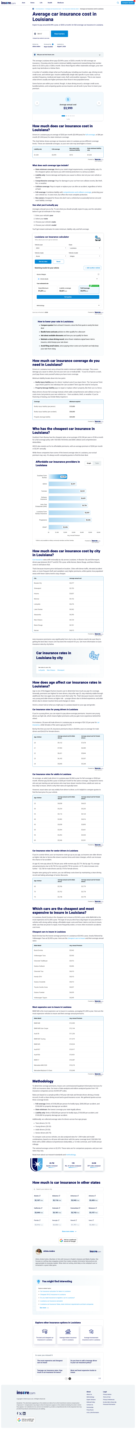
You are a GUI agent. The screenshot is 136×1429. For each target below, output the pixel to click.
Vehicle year (39, 245)
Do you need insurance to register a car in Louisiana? (57, 1298)
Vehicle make (39, 253)
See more (43, 1308)
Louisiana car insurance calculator (51, 1301)
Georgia (55, 1220)
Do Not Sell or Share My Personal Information (109, 1403)
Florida (36, 1220)
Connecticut (74, 1208)
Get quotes (68, 297)
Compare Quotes (127, 3)
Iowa (90, 1220)
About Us (89, 1394)
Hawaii (72, 1220)
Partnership (90, 1407)
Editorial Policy (91, 1402)
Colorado (55, 1208)
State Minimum (43, 288)
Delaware (92, 1208)
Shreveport (60, 670)
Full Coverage (85, 288)
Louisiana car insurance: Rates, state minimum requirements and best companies (66, 1304)
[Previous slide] (37, 103)
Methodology (90, 1397)
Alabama (55, 1196)
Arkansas (73, 1196)
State (70, 245)
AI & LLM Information (93, 1412)
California (37, 1208)
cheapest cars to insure (76, 938)
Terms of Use (106, 1397)
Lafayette (41, 670)
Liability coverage (65, 288)
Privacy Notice (107, 1394)
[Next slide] (99, 103)
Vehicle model (73, 253)
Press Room (90, 1410)
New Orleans (51, 670)
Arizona (91, 1196)
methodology (71, 1155)
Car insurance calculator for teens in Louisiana (55, 1291)
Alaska (36, 1196)
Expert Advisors (91, 1399)
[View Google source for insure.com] (68, 1240)
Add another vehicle (93, 268)
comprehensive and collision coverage (77, 192)
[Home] (33, 9)
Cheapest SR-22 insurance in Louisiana (53, 1294)
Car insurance (37, 560)
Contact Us (90, 1404)
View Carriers (59, 34)
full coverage (90, 135)
